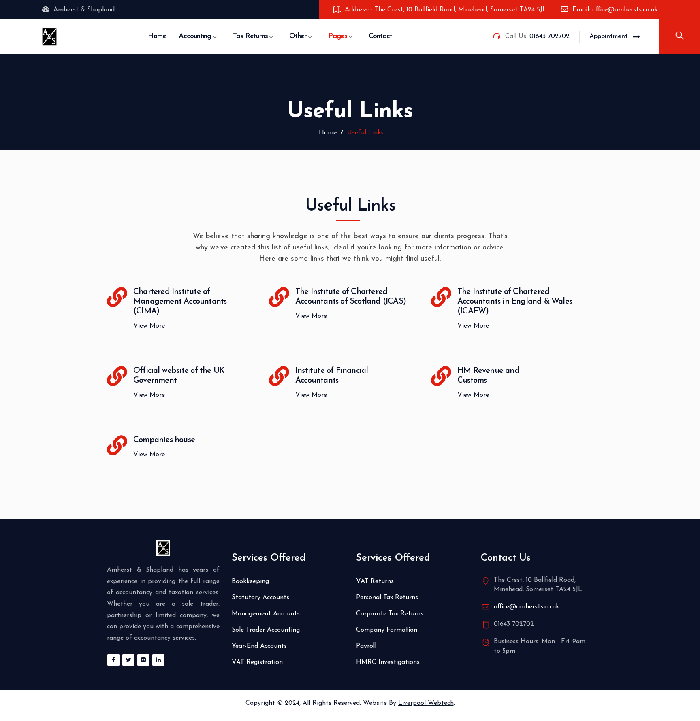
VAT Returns (375, 581)
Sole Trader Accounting (266, 630)
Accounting (195, 36)
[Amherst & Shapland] (49, 36)
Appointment (608, 36)
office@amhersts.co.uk (526, 607)
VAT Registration (257, 662)
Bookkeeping (250, 581)
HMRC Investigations (388, 662)
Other (298, 36)
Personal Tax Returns (387, 597)
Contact (380, 36)
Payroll (366, 646)
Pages (338, 36)
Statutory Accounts (260, 597)
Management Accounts (266, 613)
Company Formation (386, 630)
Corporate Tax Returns (389, 613)
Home (157, 36)
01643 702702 (549, 36)
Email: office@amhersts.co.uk (614, 9)
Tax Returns (250, 36)
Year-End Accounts (259, 646)
